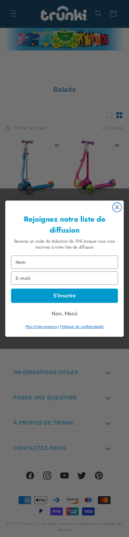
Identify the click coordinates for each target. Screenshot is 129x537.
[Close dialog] (117, 207)
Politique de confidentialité (82, 326)
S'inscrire (64, 295)
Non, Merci (65, 313)
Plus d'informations (41, 326)
